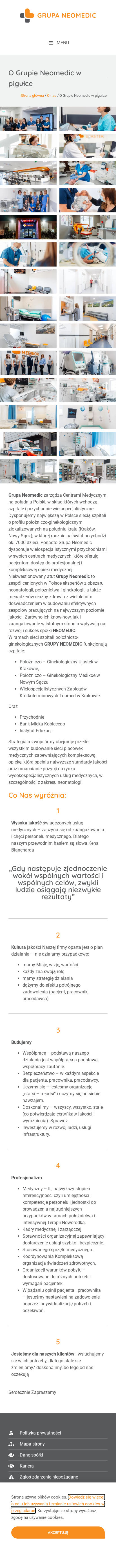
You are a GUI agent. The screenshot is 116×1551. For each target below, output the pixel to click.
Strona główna (32, 95)
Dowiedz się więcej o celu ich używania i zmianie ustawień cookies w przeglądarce (57, 1504)
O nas (51, 95)
